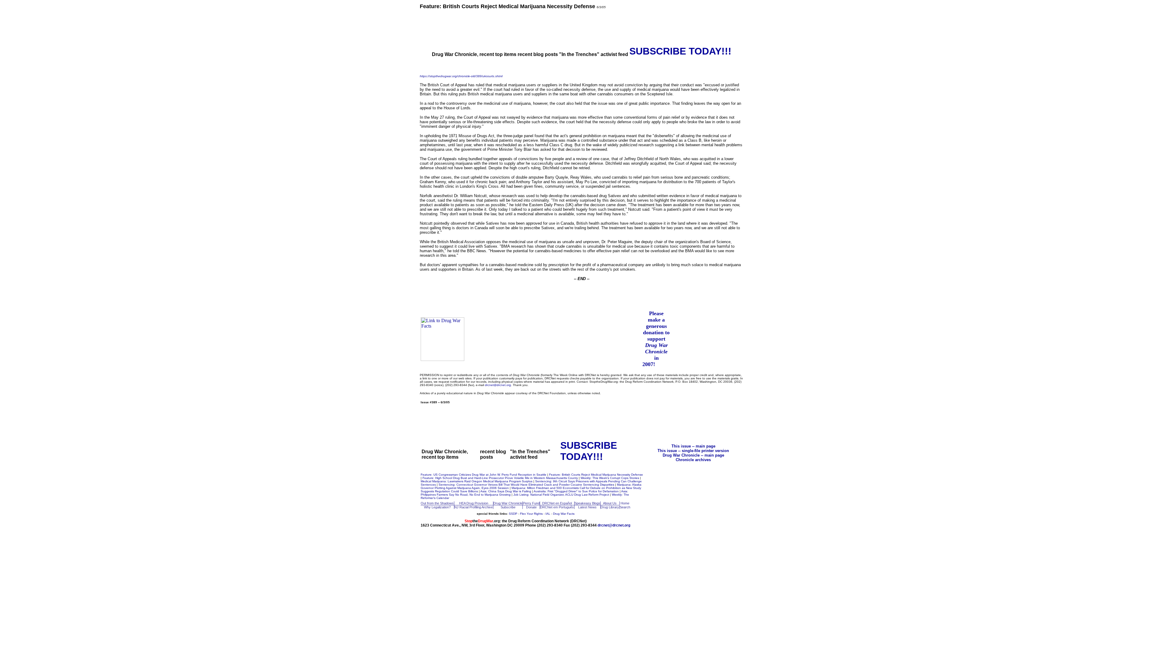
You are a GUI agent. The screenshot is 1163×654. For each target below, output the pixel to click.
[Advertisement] (581, 27)
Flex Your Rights (531, 513)
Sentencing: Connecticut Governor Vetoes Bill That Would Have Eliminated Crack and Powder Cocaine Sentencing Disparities (527, 484)
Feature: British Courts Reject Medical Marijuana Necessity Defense (596, 474)
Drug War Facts (564, 513)
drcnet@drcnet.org (498, 385)
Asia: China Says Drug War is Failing (506, 491)
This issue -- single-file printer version (693, 450)
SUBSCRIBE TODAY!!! (680, 51)
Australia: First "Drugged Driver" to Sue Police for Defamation (577, 491)
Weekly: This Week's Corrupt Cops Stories (610, 478)
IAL (547, 513)
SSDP (513, 513)
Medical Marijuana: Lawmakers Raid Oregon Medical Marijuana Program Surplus (477, 481)
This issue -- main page (693, 446)
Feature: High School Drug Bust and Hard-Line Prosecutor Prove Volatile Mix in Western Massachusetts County (500, 478)
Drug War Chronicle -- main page (693, 455)
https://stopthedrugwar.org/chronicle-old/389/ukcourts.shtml (461, 76)
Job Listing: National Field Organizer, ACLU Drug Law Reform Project (561, 494)
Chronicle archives (693, 459)
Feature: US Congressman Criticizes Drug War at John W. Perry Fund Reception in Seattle (484, 474)
